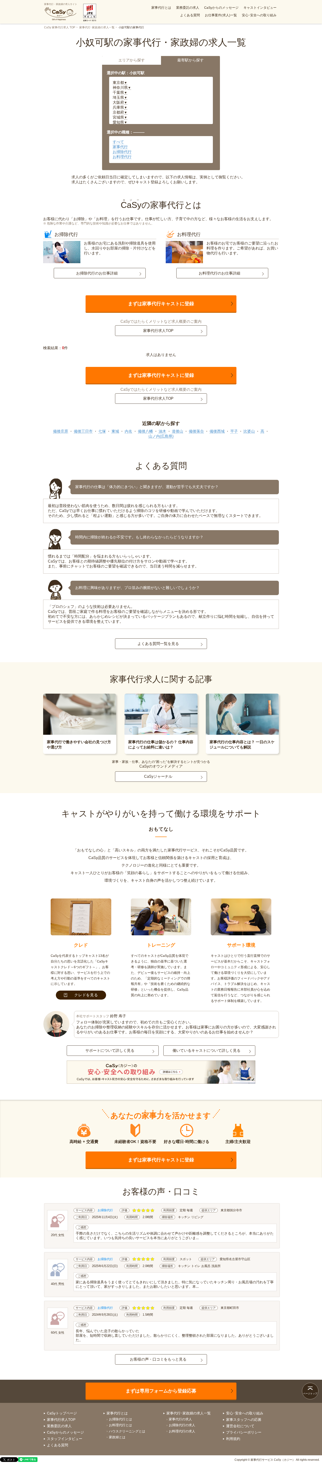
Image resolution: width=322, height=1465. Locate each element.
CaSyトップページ (62, 1413)
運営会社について (240, 1426)
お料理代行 (122, 157)
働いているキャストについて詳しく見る (206, 1050)
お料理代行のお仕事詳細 (219, 273)
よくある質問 (190, 15)
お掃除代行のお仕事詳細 (97, 273)
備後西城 (217, 431)
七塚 (102, 431)
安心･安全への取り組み (259, 15)
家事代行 (120, 147)
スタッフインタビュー (64, 1439)
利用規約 (233, 1439)
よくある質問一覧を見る (158, 644)
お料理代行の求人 (182, 1431)
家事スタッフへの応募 (243, 1420)
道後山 (177, 431)
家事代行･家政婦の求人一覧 (97, 27)
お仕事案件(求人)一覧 (221, 15)
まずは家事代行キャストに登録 (161, 303)
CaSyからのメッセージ (221, 7)
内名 (128, 431)
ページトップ (310, 1393)
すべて (118, 142)
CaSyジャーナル (158, 776)
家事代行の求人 (180, 1419)
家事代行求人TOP (158, 331)
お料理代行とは (120, 1425)
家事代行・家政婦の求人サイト (60, 4)
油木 (162, 431)
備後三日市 (83, 431)
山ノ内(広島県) (161, 436)
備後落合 (196, 431)
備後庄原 (60, 431)
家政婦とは (117, 1437)
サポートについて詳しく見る (109, 1050)
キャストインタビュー (260, 7)
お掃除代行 (122, 152)
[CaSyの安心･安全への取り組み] (161, 1073)
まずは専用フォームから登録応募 (161, 1390)
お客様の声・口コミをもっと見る (158, 1359)
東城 (115, 431)
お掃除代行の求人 (182, 1425)
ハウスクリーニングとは (127, 1431)
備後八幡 (145, 431)
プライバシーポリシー (243, 1432)
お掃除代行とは (120, 1419)
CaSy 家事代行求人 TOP (59, 27)
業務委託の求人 (187, 7)
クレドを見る (86, 995)
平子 (234, 431)
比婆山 (249, 431)
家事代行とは (161, 7)
